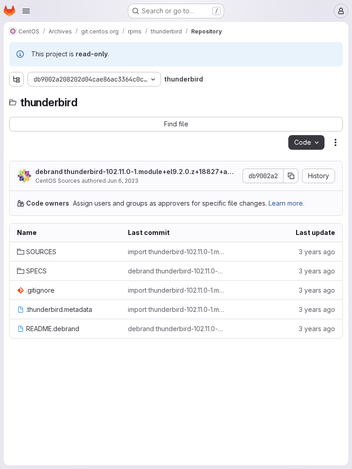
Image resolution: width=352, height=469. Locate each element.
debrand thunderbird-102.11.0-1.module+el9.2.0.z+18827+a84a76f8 (135, 172)
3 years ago (317, 252)
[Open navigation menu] (26, 11)
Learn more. (286, 203)
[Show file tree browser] (16, 79)
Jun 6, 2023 (122, 180)
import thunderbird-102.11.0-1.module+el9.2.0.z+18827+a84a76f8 (176, 252)
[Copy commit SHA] (291, 176)
